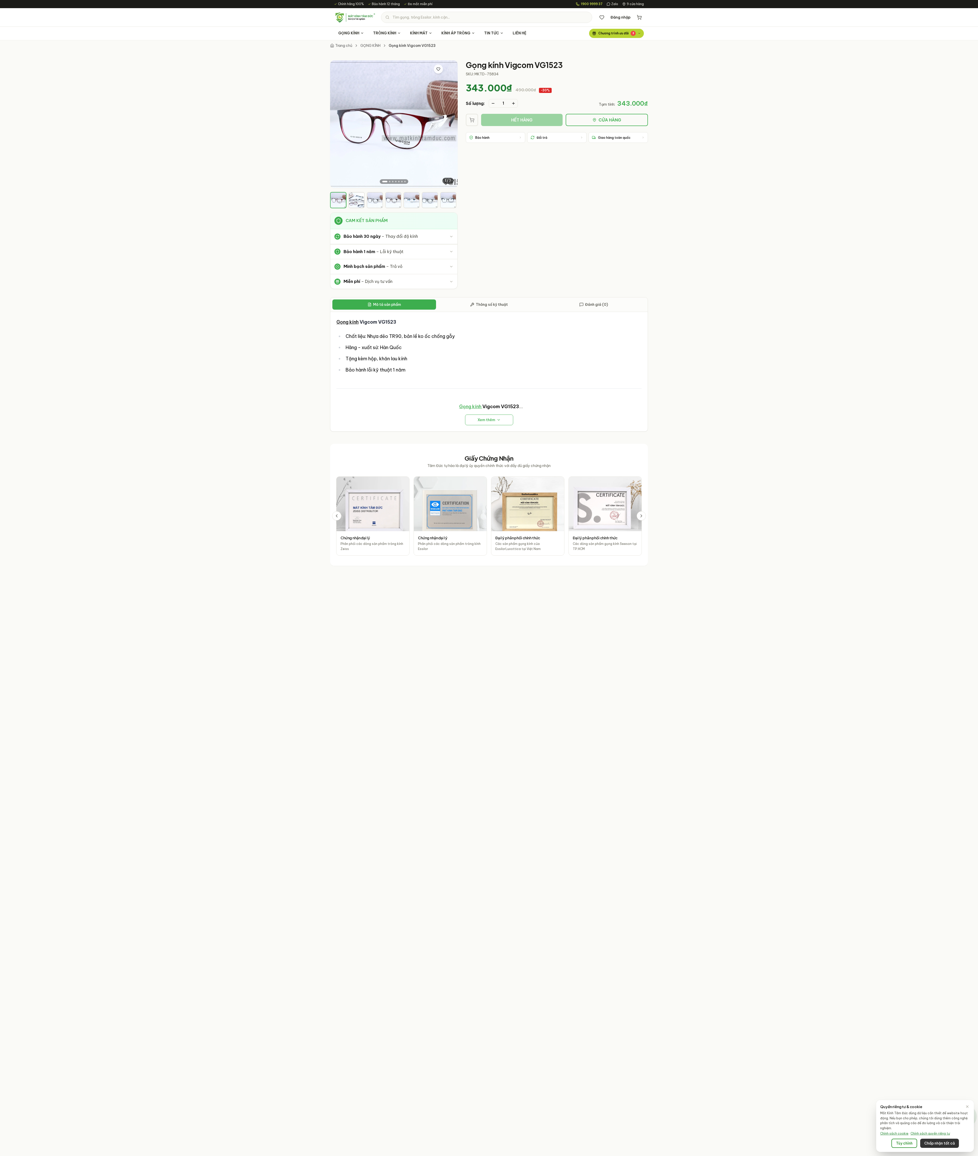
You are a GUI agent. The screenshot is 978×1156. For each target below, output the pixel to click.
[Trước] (336, 515)
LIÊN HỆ (519, 33)
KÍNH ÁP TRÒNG (455, 33)
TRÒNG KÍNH (384, 33)
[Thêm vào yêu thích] (438, 69)
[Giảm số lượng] (493, 103)
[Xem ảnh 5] (399, 181)
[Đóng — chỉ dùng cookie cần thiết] (967, 1106)
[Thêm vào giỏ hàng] (472, 120)
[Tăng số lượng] (513, 103)
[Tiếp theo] (641, 515)
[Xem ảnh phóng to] (449, 69)
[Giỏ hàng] (639, 17)
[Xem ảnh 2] (389, 181)
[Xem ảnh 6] (402, 181)
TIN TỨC (491, 33)
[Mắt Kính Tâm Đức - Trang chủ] (355, 17)
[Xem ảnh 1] (384, 181)
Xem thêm (486, 420)
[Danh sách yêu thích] (601, 17)
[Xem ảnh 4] (396, 181)
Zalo (614, 4)
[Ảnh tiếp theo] (449, 124)
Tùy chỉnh (904, 1143)
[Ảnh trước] (338, 124)
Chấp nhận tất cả (939, 1143)
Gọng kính (347, 322)
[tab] (338, 200)
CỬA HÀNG (610, 119)
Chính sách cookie (894, 1133)
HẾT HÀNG (522, 119)
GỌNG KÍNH (348, 33)
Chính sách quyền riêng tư (930, 1133)
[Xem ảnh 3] (392, 181)
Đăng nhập (620, 17)
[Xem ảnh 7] (405, 181)
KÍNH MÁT (419, 33)
